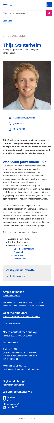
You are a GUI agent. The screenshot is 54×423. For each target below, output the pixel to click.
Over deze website (11, 323)
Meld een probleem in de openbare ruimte (21, 316)
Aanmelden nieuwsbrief (13, 385)
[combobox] (24, 13)
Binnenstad (19, 255)
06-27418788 (19, 129)
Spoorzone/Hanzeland (24, 249)
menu (5, 5)
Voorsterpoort (20, 259)
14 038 (14, 349)
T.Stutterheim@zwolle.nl (24, 118)
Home (9, 36)
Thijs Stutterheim (19, 36)
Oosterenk (18, 252)
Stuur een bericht (10, 342)
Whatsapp (7, 366)
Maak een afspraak (11, 295)
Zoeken (49, 13)
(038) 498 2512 (20, 123)
